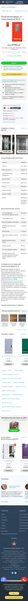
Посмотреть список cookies (14, 597)
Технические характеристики (14, 55)
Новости (3, 528)
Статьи (3, 522)
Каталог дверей (23, 514)
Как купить (4, 517)
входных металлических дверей (15, 280)
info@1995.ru (20, 1)
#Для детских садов (7, 402)
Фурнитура (22, 531)
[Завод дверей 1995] (3, 2)
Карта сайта (4, 531)
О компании (4, 520)
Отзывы (3, 525)
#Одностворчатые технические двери (12, 378)
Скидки (3, 514)
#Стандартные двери (7, 386)
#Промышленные (17, 394)
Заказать (14, 63)
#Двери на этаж (6, 411)
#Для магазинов (6, 394)
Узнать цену (5, 151)
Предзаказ (8, 364)
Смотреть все (24, 128)
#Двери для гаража (21, 386)
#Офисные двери (6, 382)
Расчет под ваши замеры (14, 74)
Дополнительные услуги (9, 121)
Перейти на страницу (22, 329)
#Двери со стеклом (7, 370)
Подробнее (14, 430)
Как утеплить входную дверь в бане (14, 486)
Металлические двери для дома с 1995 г (9, 2)
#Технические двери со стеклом (10, 374)
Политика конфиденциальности (9, 533)
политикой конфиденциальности (11, 68)
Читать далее (4, 501)
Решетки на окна (23, 520)
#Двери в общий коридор (8, 390)
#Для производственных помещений (11, 406)
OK (14, 593)
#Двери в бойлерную (18, 382)
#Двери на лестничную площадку (10, 398)
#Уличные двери (18, 370)
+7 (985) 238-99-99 (19, 3)
